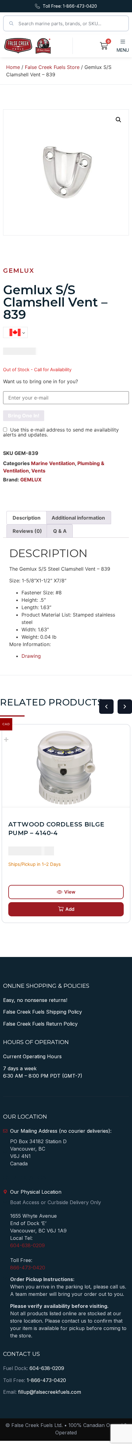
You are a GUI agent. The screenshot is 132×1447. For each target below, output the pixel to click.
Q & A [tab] (60, 531)
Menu (123, 50)
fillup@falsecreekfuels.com (49, 1392)
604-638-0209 (27, 1245)
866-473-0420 (27, 1267)
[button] (118, 119)
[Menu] (123, 41)
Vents (38, 471)
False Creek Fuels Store (52, 67)
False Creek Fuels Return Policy (40, 1024)
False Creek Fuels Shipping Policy (42, 1012)
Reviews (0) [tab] (27, 531)
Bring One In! (23, 415)
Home (13, 67)
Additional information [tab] (78, 518)
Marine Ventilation (53, 463)
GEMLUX (18, 270)
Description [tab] (27, 518)
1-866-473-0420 (46, 1380)
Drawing (31, 656)
